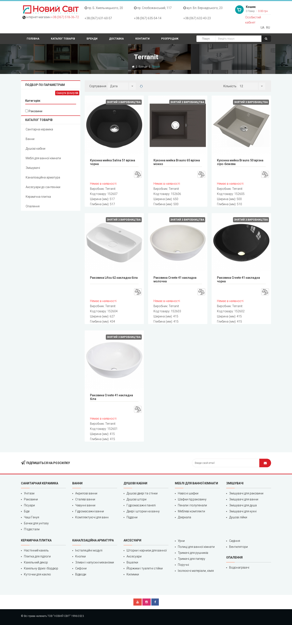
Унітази (29, 493)
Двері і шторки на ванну (143, 511)
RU (268, 27)
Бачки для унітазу (36, 523)
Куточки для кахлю (37, 574)
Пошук (206, 38)
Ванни (30, 139)
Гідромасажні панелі (141, 505)
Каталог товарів (63, 38)
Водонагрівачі (239, 567)
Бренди (92, 38)
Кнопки (80, 556)
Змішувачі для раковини (246, 493)
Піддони (132, 517)
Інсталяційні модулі (88, 550)
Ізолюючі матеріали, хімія (196, 570)
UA (262, 27)
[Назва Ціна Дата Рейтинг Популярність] (122, 86)
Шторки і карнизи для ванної (147, 550)
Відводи (80, 574)
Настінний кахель (36, 550)
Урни (181, 540)
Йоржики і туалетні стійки (145, 568)
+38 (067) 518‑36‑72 (65, 17)
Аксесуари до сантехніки (43, 187)
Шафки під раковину (192, 499)
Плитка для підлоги (37, 556)
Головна (33, 38)
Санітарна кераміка (39, 129)
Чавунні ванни (85, 505)
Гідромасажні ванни (89, 511)
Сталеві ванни (85, 499)
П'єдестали (32, 529)
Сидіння (234, 540)
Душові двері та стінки (142, 493)
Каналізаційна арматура (43, 177)
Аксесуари (134, 556)
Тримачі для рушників (193, 552)
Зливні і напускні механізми (94, 562)
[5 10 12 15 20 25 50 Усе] (251, 86)
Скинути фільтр (65, 92)
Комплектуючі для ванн (92, 517)
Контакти (142, 38)
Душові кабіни (35, 148)
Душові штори (136, 499)
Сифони (81, 568)
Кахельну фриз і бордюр (41, 568)
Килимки (133, 574)
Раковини (35, 111)
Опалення (33, 206)
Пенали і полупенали (192, 505)
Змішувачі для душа (243, 505)
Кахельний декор (36, 562)
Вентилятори (238, 546)
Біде (26, 511)
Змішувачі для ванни (243, 499)
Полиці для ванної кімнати (196, 546)
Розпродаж (169, 38)
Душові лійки (238, 517)
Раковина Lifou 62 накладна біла (114, 277)
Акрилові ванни (86, 493)
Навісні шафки (188, 493)
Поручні (183, 564)
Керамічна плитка (38, 196)
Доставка (116, 38)
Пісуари (29, 505)
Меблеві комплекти (191, 511)
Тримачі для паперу (191, 558)
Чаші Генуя (31, 517)
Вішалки (132, 562)
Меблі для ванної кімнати (43, 158)
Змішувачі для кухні (243, 511)
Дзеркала (184, 517)
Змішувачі (33, 168)
